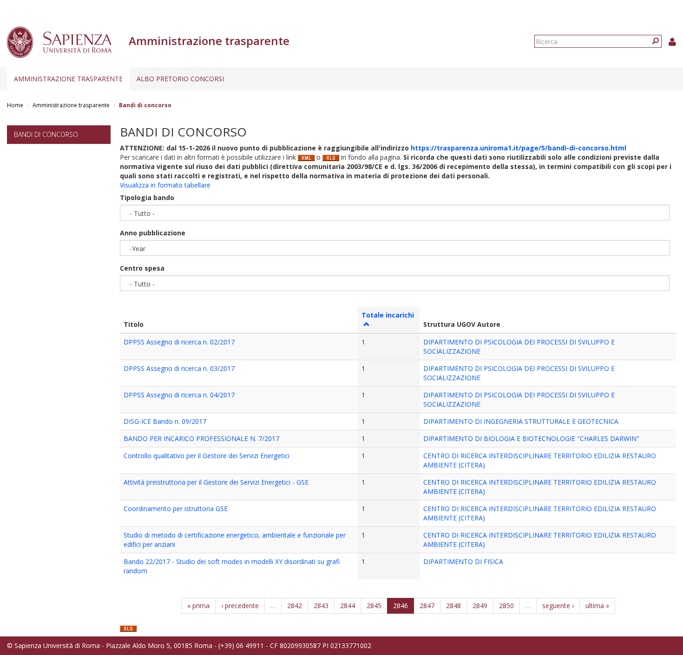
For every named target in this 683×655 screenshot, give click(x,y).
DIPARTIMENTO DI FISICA (463, 561)
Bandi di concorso (46, 134)
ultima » (597, 605)
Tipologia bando (147, 197)
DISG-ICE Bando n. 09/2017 (165, 421)
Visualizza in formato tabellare (165, 185)
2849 (480, 605)
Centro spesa (142, 268)
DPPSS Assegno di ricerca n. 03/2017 (179, 368)
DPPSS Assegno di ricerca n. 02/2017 (179, 341)
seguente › (558, 605)
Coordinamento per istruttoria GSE (176, 508)
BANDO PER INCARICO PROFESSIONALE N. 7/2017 (201, 438)
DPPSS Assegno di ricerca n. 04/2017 (179, 394)
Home (15, 105)
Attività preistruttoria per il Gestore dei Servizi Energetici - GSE (216, 482)
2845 (374, 605)
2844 (347, 605)
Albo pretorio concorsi (180, 78)
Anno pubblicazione (152, 232)
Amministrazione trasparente (68, 78)
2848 (453, 605)
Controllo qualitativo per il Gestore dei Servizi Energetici (206, 455)
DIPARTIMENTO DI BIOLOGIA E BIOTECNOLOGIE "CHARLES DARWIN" (531, 438)
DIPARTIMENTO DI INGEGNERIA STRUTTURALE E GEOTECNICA (520, 421)
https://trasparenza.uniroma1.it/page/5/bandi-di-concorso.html (518, 147)
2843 (321, 605)
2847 (427, 605)
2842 (294, 605)
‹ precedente (240, 605)
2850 (506, 605)
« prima (198, 605)
